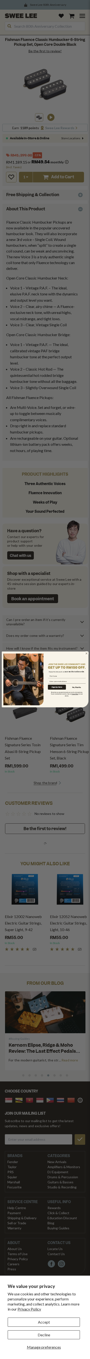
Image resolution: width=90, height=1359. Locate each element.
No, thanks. (76, 687)
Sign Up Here (57, 687)
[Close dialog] (86, 653)
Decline (44, 1334)
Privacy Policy (29, 1309)
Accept (44, 1322)
